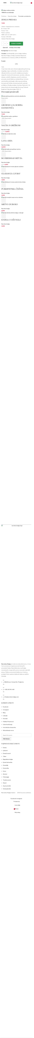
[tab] (16, 64)
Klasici (5, 783)
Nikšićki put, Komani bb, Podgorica (14, 682)
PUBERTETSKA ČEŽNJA (12, 189)
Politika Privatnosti (8, 721)
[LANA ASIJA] (8, 133)
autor (16, 53)
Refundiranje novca (8, 730)
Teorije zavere (7, 780)
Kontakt (5, 718)
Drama (5, 747)
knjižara (24, 53)
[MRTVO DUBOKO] (12, 197)
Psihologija (6, 777)
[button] (3, 137)
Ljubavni (5, 750)
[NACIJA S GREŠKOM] (9, 116)
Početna (3, 16)
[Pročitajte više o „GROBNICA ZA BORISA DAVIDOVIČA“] (3, 101)
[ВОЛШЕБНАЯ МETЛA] (10, 149)
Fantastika (6, 768)
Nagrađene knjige (8, 759)
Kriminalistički (7, 789)
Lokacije (5, 715)
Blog (4, 712)
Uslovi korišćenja (7, 724)
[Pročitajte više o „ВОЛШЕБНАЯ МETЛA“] (3, 154)
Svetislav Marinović (20, 55)
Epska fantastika (7, 762)
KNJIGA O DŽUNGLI (11, 220)
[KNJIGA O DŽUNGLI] (12, 212)
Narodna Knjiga (5, 55)
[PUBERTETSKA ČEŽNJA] (13, 182)
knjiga (20, 53)
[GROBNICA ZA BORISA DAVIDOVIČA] (13, 96)
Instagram (6, 709)
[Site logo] (16, 2)
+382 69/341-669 (9, 689)
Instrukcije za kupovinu (9, 727)
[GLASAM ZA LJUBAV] (12, 166)
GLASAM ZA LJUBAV (10, 173)
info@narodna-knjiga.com (11, 697)
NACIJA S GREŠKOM (10, 125)
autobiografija (10, 53)
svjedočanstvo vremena (8, 57)
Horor (4, 771)
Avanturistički (7, 786)
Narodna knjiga (12, 16)
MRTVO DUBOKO (9, 204)
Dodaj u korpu (16, 43)
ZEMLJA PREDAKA (20, 57)
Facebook (5, 707)
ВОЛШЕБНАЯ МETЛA (11, 158)
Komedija (5, 765)
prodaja (13, 55)
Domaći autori (7, 753)
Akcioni (5, 774)
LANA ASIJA (6, 140)
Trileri (4, 756)
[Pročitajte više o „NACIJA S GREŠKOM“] (3, 121)
